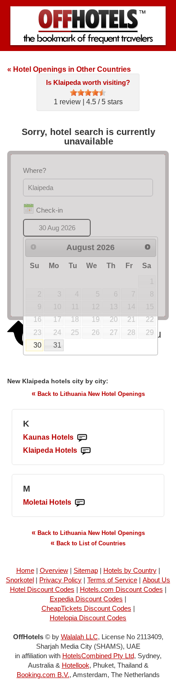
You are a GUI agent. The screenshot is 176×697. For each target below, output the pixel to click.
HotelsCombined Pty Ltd (98, 656)
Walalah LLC (79, 637)
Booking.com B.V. (43, 674)
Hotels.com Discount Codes (121, 589)
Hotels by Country (130, 570)
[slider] (88, 92)
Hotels (48, 437)
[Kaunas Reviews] (82, 437)
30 (37, 345)
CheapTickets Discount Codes (86, 608)
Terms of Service (112, 580)
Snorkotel (20, 580)
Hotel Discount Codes (42, 589)
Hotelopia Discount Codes (88, 618)
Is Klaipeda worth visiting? (88, 82)
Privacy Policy (60, 580)
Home (25, 570)
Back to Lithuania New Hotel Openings (88, 393)
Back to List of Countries (88, 543)
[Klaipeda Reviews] (85, 450)
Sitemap (86, 570)
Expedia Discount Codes (86, 599)
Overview (54, 570)
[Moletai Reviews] (79, 502)
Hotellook (75, 665)
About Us (156, 580)
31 (57, 345)
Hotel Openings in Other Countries (69, 69)
